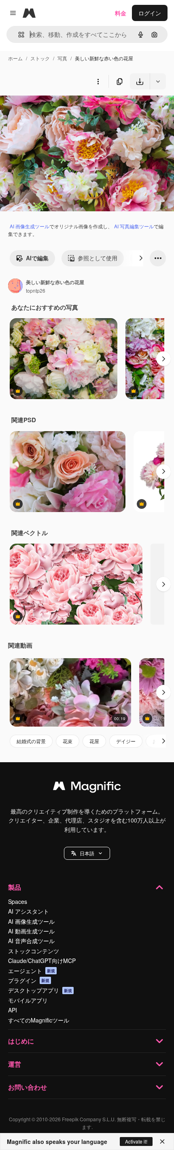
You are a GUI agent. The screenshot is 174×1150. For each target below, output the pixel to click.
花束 (67, 741)
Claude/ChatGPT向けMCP (42, 961)
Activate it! (136, 1141)
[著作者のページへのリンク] (15, 286)
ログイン (149, 13)
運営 (14, 1064)
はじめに (21, 1041)
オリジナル (55, 108)
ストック (40, 58)
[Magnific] (87, 788)
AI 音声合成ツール (31, 941)
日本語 (87, 853)
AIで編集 (37, 258)
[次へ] (141, 258)
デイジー (126, 741)
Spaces (17, 901)
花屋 (94, 741)
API (12, 1010)
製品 (14, 887)
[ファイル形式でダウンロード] (158, 81)
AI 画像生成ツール (29, 226)
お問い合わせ (27, 1087)
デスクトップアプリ (40, 990)
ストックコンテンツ (33, 951)
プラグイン (28, 980)
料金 (120, 13)
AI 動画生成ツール (31, 931)
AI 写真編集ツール (134, 226)
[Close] (162, 1141)
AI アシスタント (28, 911)
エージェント (31, 971)
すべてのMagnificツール (38, 1020)
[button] (87, 853)
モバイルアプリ (28, 1000)
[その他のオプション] (98, 81)
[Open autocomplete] (18, 35)
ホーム (15, 58)
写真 (62, 58)
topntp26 (35, 290)
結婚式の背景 (31, 741)
